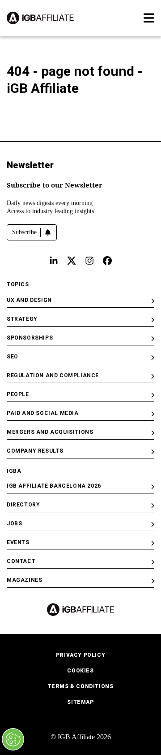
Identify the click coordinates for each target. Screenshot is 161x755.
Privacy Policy (80, 655)
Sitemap (80, 702)
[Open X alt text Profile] (71, 260)
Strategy (22, 319)
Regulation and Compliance (53, 375)
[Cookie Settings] (13, 739)
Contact (21, 561)
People (18, 394)
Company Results (35, 451)
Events (18, 542)
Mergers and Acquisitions (50, 432)
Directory (23, 505)
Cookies (80, 671)
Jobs (14, 523)
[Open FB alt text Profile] (107, 260)
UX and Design (29, 300)
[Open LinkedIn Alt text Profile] (53, 260)
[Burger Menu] (149, 18)
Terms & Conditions (81, 686)
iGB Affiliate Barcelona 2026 (54, 486)
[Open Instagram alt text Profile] (89, 260)
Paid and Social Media (43, 413)
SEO (12, 356)
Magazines (24, 580)
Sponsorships (30, 338)
